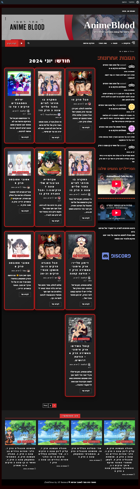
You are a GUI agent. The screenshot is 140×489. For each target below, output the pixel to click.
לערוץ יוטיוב (11, 43)
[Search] (28, 43)
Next (45, 406)
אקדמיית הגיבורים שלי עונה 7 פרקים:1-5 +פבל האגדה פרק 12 (49, 163)
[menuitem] (137, 2)
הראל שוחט (121, 127)
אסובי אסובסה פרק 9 (19, 163)
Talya (25, 187)
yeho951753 (121, 105)
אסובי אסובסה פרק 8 (19, 247)
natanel (123, 65)
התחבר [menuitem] (131, 2)
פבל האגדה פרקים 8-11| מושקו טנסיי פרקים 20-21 (49, 247)
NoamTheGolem (51, 114)
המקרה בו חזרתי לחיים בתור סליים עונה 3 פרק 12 (80, 163)
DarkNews (49, 482)
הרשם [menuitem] (124, 2)
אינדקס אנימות (88, 43)
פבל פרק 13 (80, 83)
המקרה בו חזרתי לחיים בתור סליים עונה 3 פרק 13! (49, 83)
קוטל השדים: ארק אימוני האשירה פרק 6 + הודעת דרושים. (80, 330)
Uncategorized (84, 92)
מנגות (115, 43)
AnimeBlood (109, 25)
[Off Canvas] (133, 43)
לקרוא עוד (86, 128)
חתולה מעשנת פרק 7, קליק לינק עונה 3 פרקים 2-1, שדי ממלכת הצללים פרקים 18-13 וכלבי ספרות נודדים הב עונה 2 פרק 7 (53, 432)
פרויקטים (127, 43)
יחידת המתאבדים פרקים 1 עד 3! (19, 83)
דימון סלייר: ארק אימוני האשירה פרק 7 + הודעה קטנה (80, 247)
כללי (44, 92)
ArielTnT (23, 111)
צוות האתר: (102, 43)
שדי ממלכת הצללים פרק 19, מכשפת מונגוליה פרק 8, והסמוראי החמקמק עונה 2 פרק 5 (86, 432)
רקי (86, 104)
